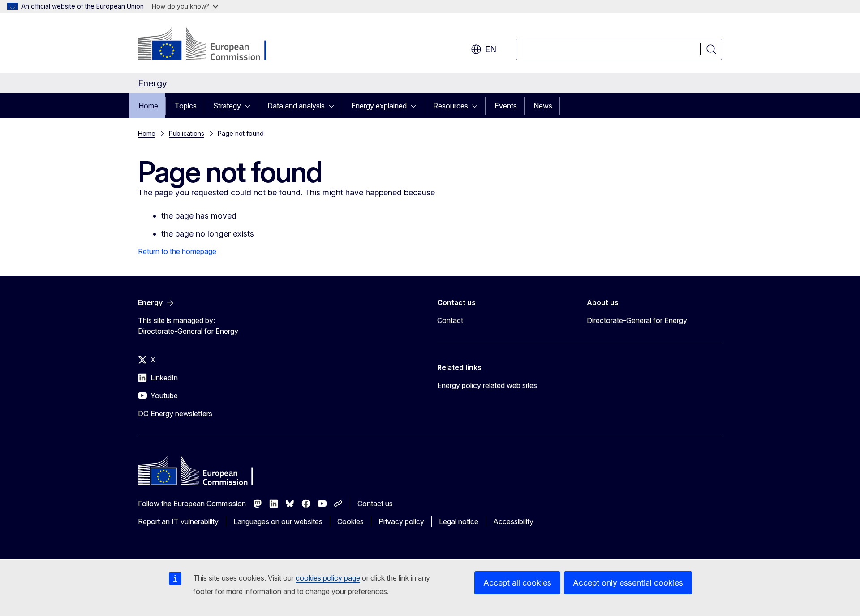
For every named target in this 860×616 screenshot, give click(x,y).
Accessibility (513, 521)
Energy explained (379, 105)
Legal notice (458, 521)
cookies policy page (328, 577)
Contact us (375, 503)
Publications (186, 133)
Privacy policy (401, 521)
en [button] (490, 49)
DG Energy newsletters (175, 413)
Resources (450, 105)
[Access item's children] (250, 105)
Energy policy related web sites (487, 385)
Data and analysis (296, 105)
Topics (186, 105)
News (542, 105)
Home (148, 105)
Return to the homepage (177, 251)
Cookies (350, 521)
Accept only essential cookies (628, 582)
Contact (450, 320)
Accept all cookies (517, 582)
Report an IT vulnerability (178, 521)
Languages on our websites (277, 521)
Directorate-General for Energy (637, 320)
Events (505, 105)
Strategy (227, 105)
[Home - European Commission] (210, 45)
